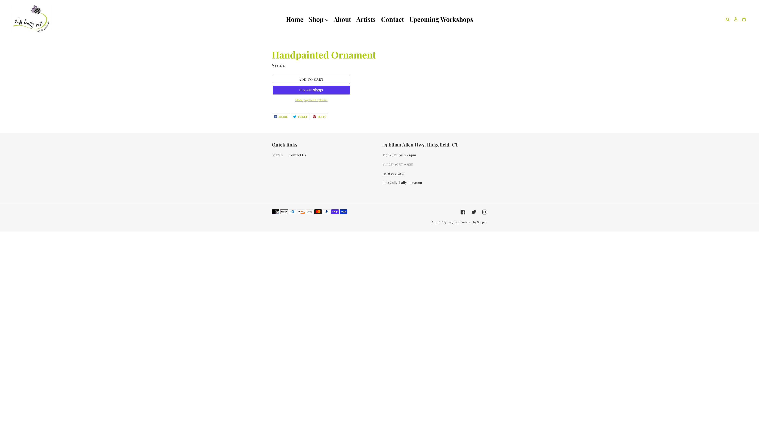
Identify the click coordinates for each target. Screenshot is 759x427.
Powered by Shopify (473, 222)
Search (277, 155)
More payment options (311, 100)
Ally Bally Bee (451, 222)
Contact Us (297, 155)
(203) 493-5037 (393, 173)
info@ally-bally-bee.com (402, 182)
